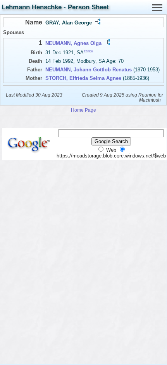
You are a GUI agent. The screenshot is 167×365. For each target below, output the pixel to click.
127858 (88, 51)
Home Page (83, 109)
